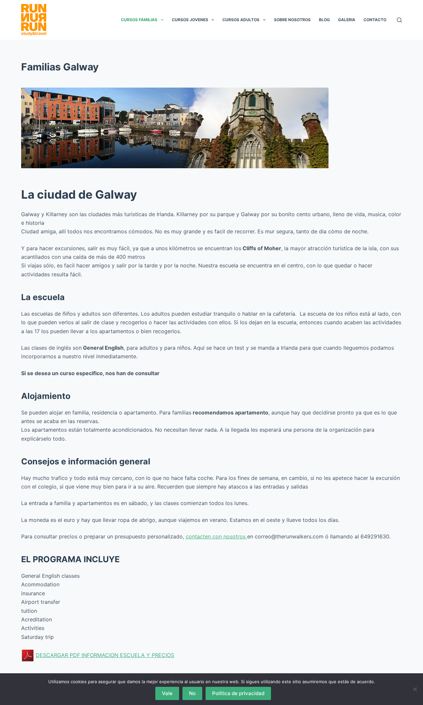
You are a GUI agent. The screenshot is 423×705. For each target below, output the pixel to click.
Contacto (375, 19)
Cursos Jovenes (190, 19)
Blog (324, 19)
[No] (414, 689)
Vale (167, 693)
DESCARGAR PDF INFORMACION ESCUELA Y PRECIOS (105, 655)
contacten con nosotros (216, 536)
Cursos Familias (139, 19)
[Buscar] (399, 20)
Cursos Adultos (240, 19)
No (192, 693)
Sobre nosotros (292, 19)
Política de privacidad (238, 693)
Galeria (346, 19)
